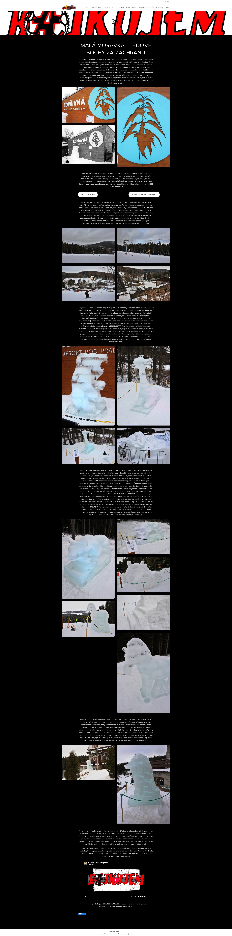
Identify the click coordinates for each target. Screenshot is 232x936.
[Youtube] (168, 1)
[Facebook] (165, 1)
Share (83, 914)
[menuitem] (87, 7)
